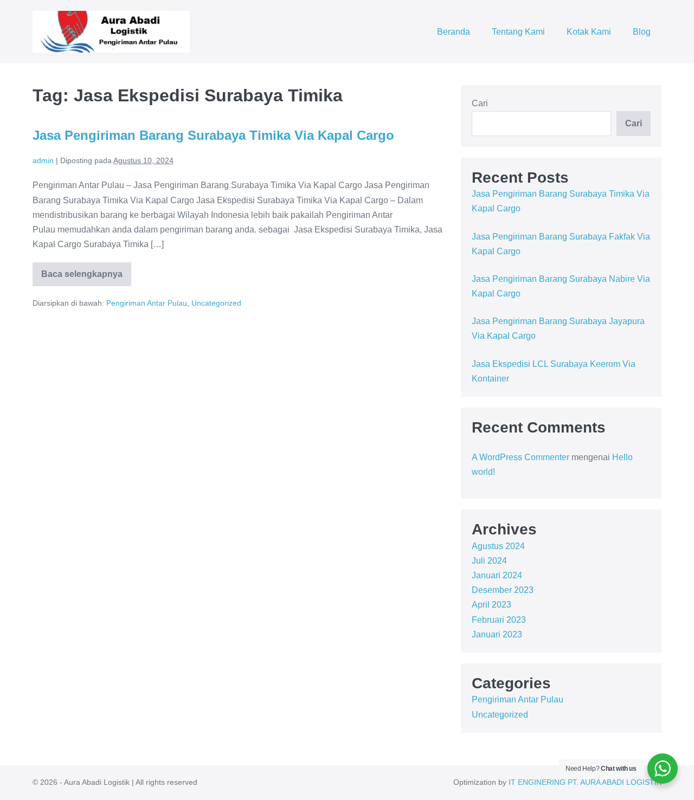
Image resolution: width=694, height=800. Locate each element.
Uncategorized (216, 303)
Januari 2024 (497, 575)
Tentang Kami (518, 31)
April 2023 (491, 604)
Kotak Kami (589, 31)
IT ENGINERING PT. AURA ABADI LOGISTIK (585, 782)
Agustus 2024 (498, 546)
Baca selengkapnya (85, 277)
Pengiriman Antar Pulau (146, 303)
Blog (642, 31)
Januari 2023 (497, 634)
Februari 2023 (499, 619)
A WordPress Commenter (520, 457)
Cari (480, 103)
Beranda (453, 31)
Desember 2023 (503, 590)
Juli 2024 (489, 560)
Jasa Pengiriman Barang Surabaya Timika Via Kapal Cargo (213, 135)
